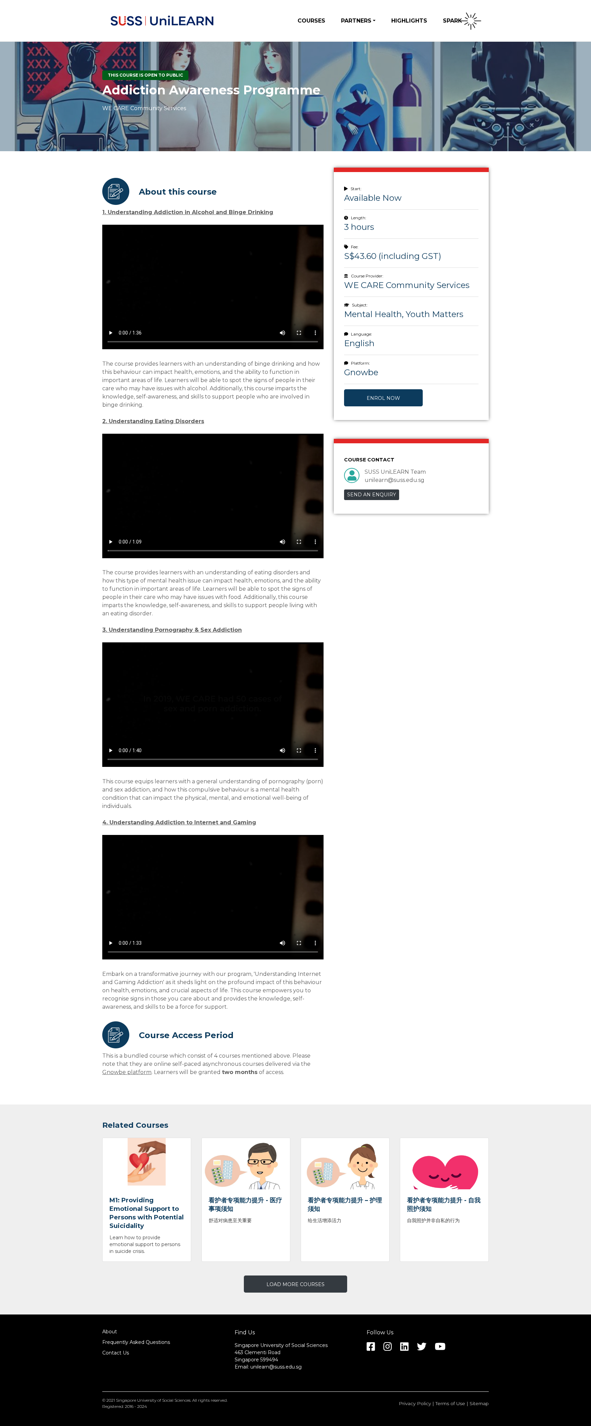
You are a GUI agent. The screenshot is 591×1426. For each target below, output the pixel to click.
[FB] (374, 1348)
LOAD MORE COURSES (295, 1284)
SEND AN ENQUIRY (371, 495)
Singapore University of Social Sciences (153, 1400)
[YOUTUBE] (443, 1348)
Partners (356, 20)
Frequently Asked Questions (136, 1342)
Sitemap (479, 1403)
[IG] (391, 1348)
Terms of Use (450, 1403)
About (109, 1332)
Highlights (409, 20)
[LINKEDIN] (408, 1348)
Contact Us (115, 1353)
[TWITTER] (425, 1348)
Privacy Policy (415, 1403)
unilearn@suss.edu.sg (276, 1367)
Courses (311, 20)
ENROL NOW (383, 398)
